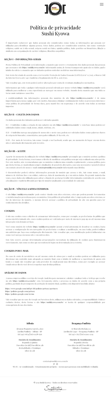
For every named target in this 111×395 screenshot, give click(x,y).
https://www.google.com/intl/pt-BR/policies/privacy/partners (31, 288)
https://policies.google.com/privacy (20, 291)
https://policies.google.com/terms (19, 294)
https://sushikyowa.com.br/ (33, 67)
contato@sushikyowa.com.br (50, 167)
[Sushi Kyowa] (55, 6)
